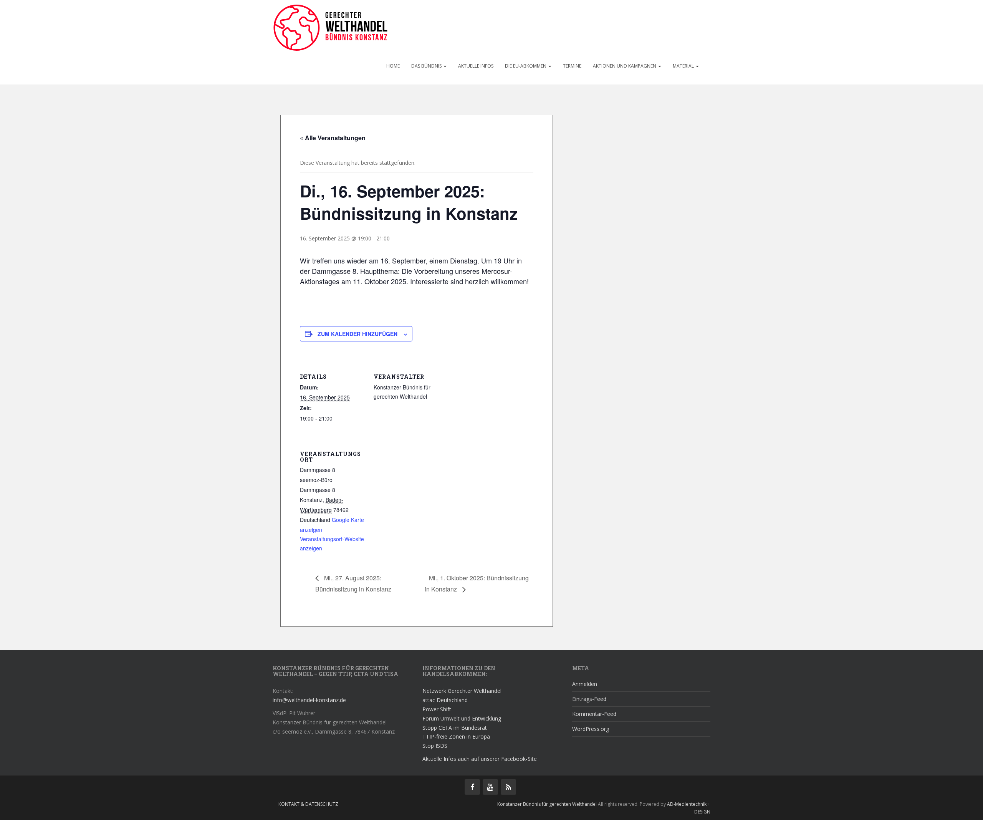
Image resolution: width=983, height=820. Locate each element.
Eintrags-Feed (589, 698)
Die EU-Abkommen (526, 66)
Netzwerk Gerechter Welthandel (461, 690)
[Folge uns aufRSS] (508, 787)
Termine (572, 66)
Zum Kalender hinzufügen (357, 334)
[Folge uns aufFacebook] (472, 787)
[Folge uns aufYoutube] (490, 787)
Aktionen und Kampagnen (625, 66)
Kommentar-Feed (594, 713)
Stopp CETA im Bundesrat (454, 727)
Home (393, 66)
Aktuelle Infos (475, 66)
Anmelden (584, 683)
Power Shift (436, 709)
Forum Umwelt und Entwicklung (461, 718)
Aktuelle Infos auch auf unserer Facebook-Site (479, 758)
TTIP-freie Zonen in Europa (456, 736)
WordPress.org (590, 728)
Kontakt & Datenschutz (308, 804)
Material (684, 66)
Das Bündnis (427, 66)
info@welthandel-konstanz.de (309, 700)
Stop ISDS (434, 745)
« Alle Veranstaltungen (333, 137)
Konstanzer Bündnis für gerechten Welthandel (547, 804)
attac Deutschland (445, 700)
